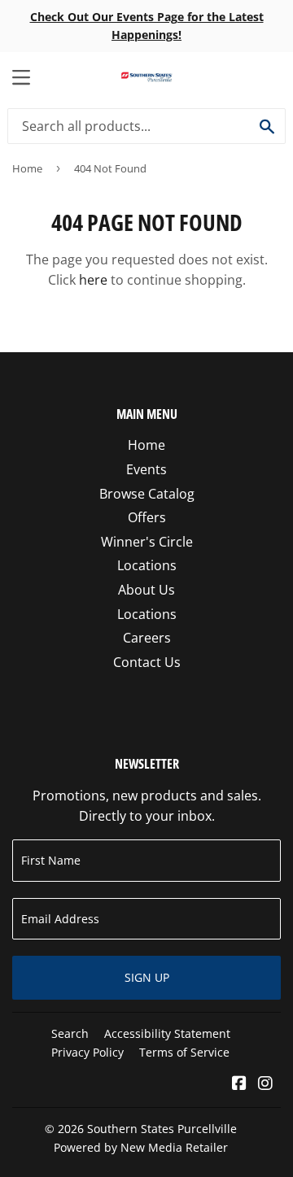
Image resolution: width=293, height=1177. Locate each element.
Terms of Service (184, 1052)
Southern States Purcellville (162, 1128)
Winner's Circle (147, 542)
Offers (147, 517)
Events (146, 469)
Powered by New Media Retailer (141, 1147)
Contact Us (147, 662)
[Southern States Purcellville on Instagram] (265, 1084)
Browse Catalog (147, 494)
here (93, 280)
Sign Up (147, 977)
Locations (147, 565)
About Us (146, 590)
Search (70, 1033)
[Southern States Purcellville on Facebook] (239, 1084)
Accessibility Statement (167, 1033)
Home (27, 168)
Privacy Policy (87, 1052)
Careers (147, 638)
